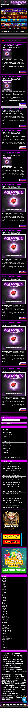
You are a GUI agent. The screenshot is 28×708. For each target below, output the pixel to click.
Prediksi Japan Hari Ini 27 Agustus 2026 (13, 130)
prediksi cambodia (21, 693)
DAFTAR (13, 706)
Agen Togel (4, 580)
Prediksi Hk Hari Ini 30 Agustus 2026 (10, 473)
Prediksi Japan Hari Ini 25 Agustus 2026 (13, 184)
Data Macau (4, 624)
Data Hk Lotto (4, 647)
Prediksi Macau (5, 617)
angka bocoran (16, 654)
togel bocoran (7, 699)
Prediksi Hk (4, 635)
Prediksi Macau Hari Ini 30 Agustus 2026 (11, 470)
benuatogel (19, 663)
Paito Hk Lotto (4, 642)
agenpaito (5, 654)
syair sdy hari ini (5, 628)
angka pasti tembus (9, 661)
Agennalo (3, 578)
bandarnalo (10, 663)
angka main (17, 659)
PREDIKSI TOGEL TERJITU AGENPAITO (11, 47)
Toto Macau (4, 627)
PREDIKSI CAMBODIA (7, 434)
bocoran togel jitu (19, 680)
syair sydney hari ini (6, 631)
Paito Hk (3, 641)
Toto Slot (3, 603)
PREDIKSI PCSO (6, 448)
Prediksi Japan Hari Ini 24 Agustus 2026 (13, 230)
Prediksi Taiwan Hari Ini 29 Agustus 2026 (11, 498)
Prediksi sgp (4, 605)
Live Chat (25, 706)
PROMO (2, 706)
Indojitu (3, 595)
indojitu (23, 682)
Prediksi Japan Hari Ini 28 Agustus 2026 (13, 109)
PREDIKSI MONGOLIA (14, 45)
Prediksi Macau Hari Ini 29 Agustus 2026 (11, 493)
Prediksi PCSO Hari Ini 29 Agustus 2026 (11, 500)
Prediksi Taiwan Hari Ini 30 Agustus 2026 (11, 475)
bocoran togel (9, 678)
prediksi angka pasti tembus (13, 688)
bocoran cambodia (21, 671)
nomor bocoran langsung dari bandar (14, 685)
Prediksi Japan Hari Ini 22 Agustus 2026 (13, 322)
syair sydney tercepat (6, 630)
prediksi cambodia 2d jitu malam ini (6, 695)
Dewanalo (3, 608)
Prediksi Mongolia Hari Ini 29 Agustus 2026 (12, 502)
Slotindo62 (4, 583)
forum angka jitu (8, 682)
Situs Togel (4, 611)
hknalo (17, 682)
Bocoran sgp (4, 606)
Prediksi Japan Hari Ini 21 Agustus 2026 (13, 368)
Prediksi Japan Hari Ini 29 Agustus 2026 (13, 76)
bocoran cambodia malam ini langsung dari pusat (10, 674)
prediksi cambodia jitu (16, 695)
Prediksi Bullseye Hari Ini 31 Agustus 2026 (11, 468)
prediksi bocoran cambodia (16, 691)
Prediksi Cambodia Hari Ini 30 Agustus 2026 (12, 491)
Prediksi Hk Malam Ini (6, 638)
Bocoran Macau (5, 619)
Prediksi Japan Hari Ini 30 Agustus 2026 (13, 44)
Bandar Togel (4, 613)
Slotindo (3, 584)
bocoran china (20, 674)
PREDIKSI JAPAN (6, 441)
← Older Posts (4, 414)
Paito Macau (4, 622)
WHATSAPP (19, 706)
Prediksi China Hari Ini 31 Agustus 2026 (11, 463)
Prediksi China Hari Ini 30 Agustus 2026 (11, 484)
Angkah (3, 614)
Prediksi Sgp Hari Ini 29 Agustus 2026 (10, 505)
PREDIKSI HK (5, 439)
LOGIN (8, 706)
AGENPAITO (6, 45)
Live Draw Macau (5, 620)
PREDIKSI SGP (5, 452)
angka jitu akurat (8, 655)
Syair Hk (3, 644)
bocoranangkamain (9, 671)
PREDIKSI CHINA (6, 436)
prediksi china (7, 697)
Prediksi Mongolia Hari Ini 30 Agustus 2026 (12, 477)
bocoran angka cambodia (11, 667)
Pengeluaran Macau (6, 625)
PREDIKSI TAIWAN (6, 455)
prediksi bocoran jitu (9, 693)
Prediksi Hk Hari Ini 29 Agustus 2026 (10, 496)
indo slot (3, 587)
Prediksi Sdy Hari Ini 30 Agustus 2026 (10, 486)
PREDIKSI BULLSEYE (7, 432)
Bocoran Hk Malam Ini (6, 639)
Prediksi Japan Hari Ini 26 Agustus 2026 (13, 152)
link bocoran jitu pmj (9, 684)
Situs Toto (3, 609)
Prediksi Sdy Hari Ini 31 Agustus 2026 (10, 466)
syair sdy (3, 633)
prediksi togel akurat (17, 697)
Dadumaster (4, 616)
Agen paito (4, 598)
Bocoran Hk (4, 636)
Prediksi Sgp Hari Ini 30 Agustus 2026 (10, 479)
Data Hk (3, 646)
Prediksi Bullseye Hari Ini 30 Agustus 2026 (11, 489)
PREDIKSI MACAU (6, 443)
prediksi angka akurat (10, 687)
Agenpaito (3, 597)
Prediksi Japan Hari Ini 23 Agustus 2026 (13, 276)
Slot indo (3, 586)
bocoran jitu (6, 676)
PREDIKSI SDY (5, 450)
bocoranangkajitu (17, 669)
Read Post (22, 72)
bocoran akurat (7, 665)
